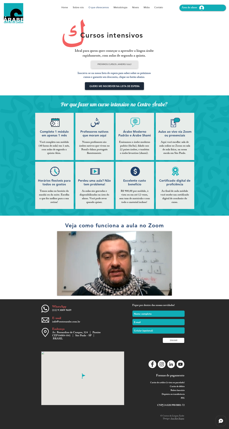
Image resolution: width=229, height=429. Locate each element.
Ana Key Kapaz (177, 419)
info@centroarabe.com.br (66, 322)
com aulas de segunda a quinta (123, 56)
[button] (114, 64)
